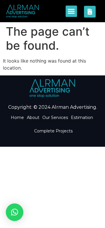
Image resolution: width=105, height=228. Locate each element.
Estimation (82, 117)
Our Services (55, 117)
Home (17, 117)
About (33, 117)
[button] (71, 11)
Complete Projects (53, 131)
